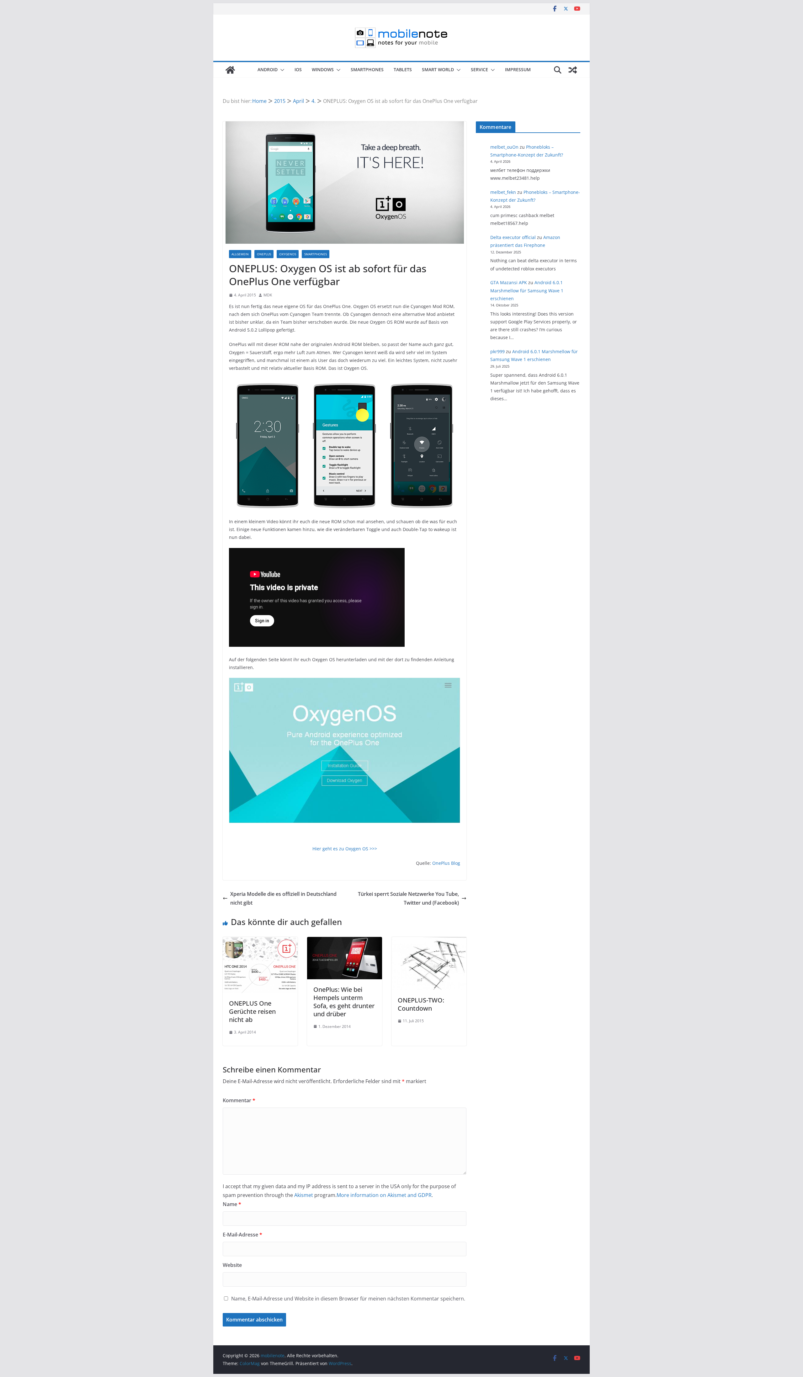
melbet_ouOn (504, 147)
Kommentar (239, 1100)
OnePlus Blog (446, 863)
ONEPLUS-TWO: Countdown (421, 1004)
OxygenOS (287, 254)
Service (479, 69)
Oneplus (264, 254)
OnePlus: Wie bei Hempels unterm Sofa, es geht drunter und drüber (344, 1001)
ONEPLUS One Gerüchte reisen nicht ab (252, 1011)
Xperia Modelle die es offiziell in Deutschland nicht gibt (283, 898)
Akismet (303, 1195)
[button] (281, 70)
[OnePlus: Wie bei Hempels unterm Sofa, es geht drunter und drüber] (344, 941)
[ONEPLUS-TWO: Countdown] (428, 941)
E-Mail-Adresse (242, 1234)
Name (232, 1204)
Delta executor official (513, 237)
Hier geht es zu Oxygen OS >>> (344, 849)
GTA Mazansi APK (508, 282)
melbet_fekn (503, 192)
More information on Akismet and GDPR (384, 1195)
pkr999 (497, 351)
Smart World (438, 69)
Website (232, 1265)
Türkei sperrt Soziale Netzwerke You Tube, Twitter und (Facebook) (408, 898)
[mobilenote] (230, 69)
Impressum (518, 69)
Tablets (403, 69)
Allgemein (240, 254)
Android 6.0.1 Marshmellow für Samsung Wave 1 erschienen (526, 290)
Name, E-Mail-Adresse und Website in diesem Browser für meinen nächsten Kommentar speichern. (348, 1298)
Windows (323, 69)
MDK (267, 295)
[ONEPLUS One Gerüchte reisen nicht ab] (260, 941)
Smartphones (367, 69)
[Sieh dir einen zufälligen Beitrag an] (572, 69)
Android (268, 69)
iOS (298, 69)
